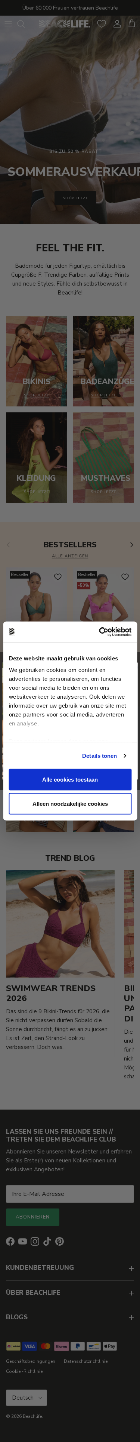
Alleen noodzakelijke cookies (70, 804)
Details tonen (99, 756)
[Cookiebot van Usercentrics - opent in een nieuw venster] (99, 632)
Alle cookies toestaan (70, 779)
